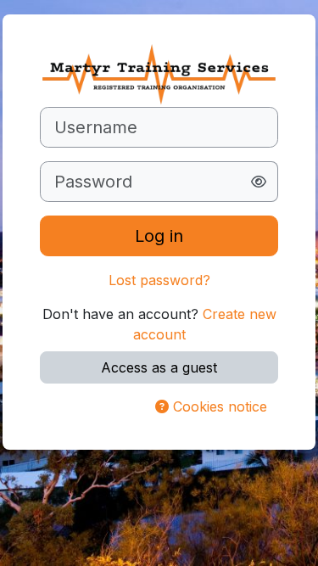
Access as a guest (159, 367)
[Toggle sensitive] (259, 181)
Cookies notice (218, 406)
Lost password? (159, 280)
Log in (159, 236)
